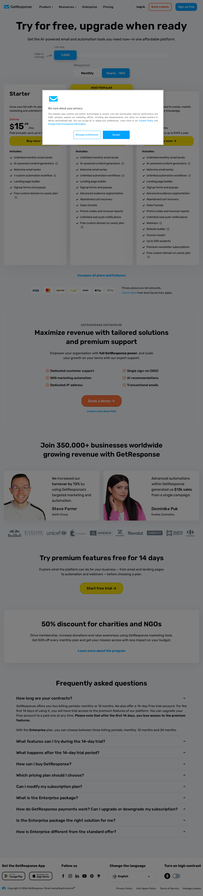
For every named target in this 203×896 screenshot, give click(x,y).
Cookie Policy (146, 120)
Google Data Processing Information (67, 124)
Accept (116, 134)
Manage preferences (87, 134)
